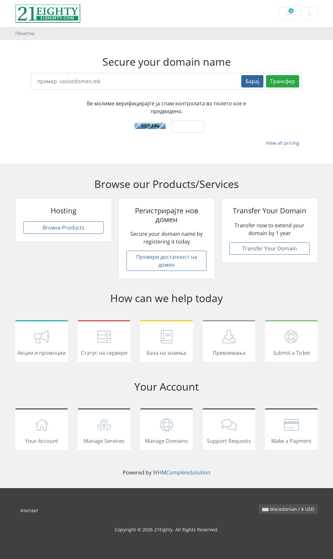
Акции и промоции (42, 352)
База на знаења (166, 352)
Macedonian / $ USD (291, 509)
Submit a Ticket (291, 352)
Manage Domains (166, 441)
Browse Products (64, 227)
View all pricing (282, 143)
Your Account (41, 441)
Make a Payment (291, 441)
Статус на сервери (104, 352)
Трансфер (282, 81)
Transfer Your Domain (269, 248)
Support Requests (229, 441)
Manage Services (104, 441)
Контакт (29, 510)
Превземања (229, 352)
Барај (252, 81)
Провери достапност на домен (166, 260)
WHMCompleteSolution (181, 472)
